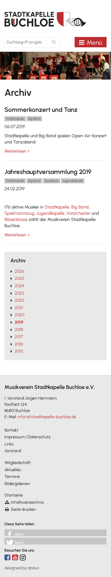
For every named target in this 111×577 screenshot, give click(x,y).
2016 (19, 344)
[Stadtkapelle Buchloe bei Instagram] (23, 557)
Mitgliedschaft (17, 462)
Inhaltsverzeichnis (27, 502)
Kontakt (11, 430)
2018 (19, 329)
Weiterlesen (15, 151)
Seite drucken (23, 509)
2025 (19, 278)
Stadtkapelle (57, 207)
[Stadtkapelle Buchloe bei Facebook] (7, 557)
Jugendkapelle (50, 213)
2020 (19, 314)
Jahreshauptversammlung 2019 (47, 171)
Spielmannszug (19, 213)
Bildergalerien (17, 483)
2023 (19, 293)
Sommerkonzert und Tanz (41, 109)
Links (9, 444)
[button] (55, 532)
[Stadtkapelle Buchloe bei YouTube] (15, 557)
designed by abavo (21, 567)
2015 (19, 351)
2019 (19, 322)
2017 (19, 336)
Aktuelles (12, 469)
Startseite (13, 495)
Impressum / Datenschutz (27, 436)
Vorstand (12, 450)
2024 (19, 285)
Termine (12, 476)
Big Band (80, 207)
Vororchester (78, 213)
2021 (19, 307)
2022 (19, 300)
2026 (19, 271)
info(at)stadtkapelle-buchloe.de (47, 416)
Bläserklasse (16, 219)
